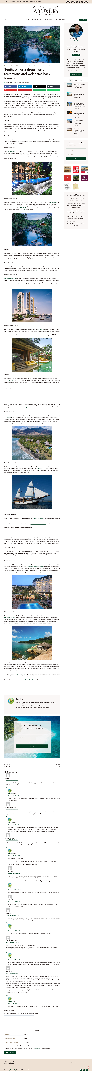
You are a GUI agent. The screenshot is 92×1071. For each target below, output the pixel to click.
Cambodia (10, 66)
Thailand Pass (37, 270)
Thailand (36, 66)
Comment (7, 1024)
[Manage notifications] (88, 1067)
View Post (77, 90)
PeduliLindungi (25, 407)
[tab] (71, 80)
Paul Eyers (9, 82)
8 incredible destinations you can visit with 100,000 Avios (79, 131)
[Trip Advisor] (79, 2)
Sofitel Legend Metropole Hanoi (35, 566)
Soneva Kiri (41, 329)
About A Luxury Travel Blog (13, 1)
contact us (54, 680)
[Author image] (5, 82)
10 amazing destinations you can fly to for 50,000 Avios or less (79, 95)
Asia (5, 66)
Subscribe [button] (83, 20)
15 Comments (26, 82)
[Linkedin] (74, 2)
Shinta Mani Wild (54, 202)
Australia (11, 380)
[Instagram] (82, 2)
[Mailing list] (67, 2)
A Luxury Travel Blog (38, 518)
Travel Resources (61, 20)
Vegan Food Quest (20, 674)
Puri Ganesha (7, 417)
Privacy (84, 1067)
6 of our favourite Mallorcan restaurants (50, 766)
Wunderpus (40, 468)
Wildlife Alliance (24, 208)
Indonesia (25, 66)
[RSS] (87, 2)
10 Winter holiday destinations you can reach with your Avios (79, 104)
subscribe (37, 1052)
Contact (77, 1067)
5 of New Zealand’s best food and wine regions (16, 766)
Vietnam (51, 66)
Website (45, 1042)
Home (71, 1067)
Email (25, 1042)
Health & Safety (18, 66)
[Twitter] (72, 2)
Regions (31, 66)
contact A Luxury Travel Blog (38, 524)
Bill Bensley (22, 209)
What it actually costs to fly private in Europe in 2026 (79, 86)
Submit (32, 746)
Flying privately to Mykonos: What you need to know (79, 122)
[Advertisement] (32, 397)
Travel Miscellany (44, 66)
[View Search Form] (5, 19)
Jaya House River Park (12, 151)
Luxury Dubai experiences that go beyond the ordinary (79, 113)
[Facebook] (69, 2)
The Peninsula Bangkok (10, 278)
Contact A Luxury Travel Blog (32, 1)
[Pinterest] (77, 2)
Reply (58, 777)
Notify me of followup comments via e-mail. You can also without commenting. (28, 1052)
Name (6, 1042)
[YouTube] (85, 2)
